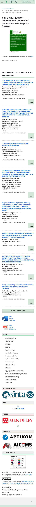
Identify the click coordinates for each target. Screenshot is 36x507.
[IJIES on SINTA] (18, 394)
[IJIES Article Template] (5, 318)
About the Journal (10, 338)
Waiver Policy (9, 362)
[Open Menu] (2, 2)
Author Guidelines (10, 380)
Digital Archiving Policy (12, 359)
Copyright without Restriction (14, 371)
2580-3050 (20, 409)
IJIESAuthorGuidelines (12, 327)
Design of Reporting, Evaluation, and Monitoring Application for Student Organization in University (18, 286)
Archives (10, 8)
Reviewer (8, 344)
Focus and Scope (10, 350)
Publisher (8, 368)
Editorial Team (9, 341)
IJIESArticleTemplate (12, 318)
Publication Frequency (12, 377)
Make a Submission (18, 311)
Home (4, 8)
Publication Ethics (10, 365)
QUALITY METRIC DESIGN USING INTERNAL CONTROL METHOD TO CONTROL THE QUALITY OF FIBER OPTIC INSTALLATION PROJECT (17, 82)
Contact (7, 347)
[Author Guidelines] (5, 327)
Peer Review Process (11, 353)
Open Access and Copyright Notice (16, 374)
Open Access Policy (11, 356)
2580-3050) (28, 475)
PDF (31, 103)
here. (32, 57)
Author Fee (8, 383)
